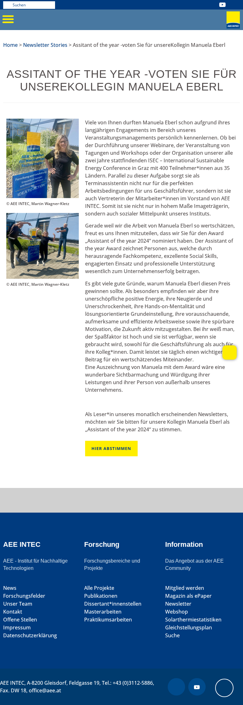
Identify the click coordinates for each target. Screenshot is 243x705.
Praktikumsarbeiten (108, 619)
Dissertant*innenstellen (112, 604)
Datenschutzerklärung (30, 635)
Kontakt (12, 611)
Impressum (17, 627)
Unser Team (17, 604)
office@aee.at (45, 690)
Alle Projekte (99, 588)
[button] (8, 19)
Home (10, 44)
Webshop (176, 611)
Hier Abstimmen (111, 448)
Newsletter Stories (45, 44)
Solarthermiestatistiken (193, 619)
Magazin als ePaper (188, 596)
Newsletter (178, 604)
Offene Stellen (20, 619)
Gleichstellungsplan (188, 627)
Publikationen (100, 596)
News (9, 588)
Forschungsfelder (24, 596)
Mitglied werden (184, 588)
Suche (172, 635)
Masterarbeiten (103, 611)
